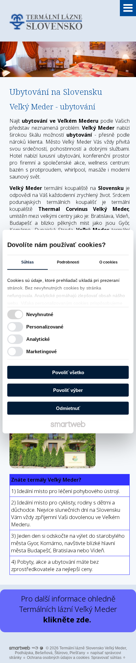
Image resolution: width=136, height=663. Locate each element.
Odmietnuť (68, 408)
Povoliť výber (68, 390)
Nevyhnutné (39, 314)
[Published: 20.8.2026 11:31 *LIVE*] (35, 648)
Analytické (38, 339)
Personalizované (45, 326)
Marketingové (41, 351)
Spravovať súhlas (106, 657)
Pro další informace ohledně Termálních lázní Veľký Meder (68, 609)
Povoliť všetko (68, 372)
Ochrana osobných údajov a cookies (58, 657)
